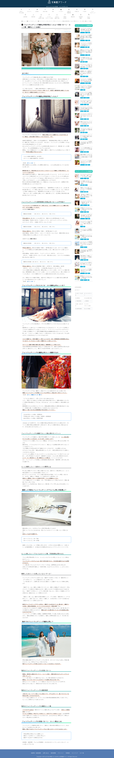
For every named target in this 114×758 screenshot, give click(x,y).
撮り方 (84, 76)
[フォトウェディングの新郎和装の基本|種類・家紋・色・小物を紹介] (77, 143)
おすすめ (82, 104)
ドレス (62, 31)
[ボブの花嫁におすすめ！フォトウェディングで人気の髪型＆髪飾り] (77, 59)
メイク (85, 104)
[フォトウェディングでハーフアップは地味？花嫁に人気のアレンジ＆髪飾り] (77, 137)
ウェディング (83, 32)
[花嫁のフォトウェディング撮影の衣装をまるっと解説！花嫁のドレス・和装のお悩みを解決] (77, 51)
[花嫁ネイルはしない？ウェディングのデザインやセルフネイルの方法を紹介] (77, 123)
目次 (46, 68)
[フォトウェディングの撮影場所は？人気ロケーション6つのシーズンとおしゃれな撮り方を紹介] (77, 243)
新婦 (89, 40)
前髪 (81, 61)
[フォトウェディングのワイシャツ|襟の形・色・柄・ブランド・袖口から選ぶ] (77, 203)
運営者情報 (53, 753)
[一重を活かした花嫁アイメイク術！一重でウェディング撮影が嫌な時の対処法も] (77, 196)
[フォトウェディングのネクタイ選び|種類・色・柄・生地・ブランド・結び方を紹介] (77, 30)
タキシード (85, 205)
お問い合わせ (46, 753)
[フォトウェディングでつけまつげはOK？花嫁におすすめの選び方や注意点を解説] (77, 109)
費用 (70, 31)
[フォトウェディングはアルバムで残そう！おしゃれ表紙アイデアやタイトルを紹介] (77, 87)
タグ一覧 (82, 753)
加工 (81, 76)
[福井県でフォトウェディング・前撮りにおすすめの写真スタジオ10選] (77, 277)
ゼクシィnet (30, 163)
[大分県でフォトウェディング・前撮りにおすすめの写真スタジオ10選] (77, 209)
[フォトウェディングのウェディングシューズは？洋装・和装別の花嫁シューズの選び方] (77, 66)
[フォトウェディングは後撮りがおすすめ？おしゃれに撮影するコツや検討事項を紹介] (77, 81)
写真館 (85, 239)
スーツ (86, 32)
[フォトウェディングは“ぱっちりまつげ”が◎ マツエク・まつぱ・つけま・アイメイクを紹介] (77, 115)
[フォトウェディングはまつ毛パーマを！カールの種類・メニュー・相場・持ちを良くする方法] (77, 223)
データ (82, 89)
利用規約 (68, 753)
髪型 (83, 61)
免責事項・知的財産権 (36, 753)
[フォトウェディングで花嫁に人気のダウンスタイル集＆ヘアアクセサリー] (77, 162)
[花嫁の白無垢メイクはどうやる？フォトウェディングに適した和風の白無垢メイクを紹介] (77, 156)
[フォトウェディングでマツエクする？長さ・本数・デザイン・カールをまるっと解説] (77, 102)
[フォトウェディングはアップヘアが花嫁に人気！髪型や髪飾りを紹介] (77, 130)
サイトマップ (75, 753)
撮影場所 (66, 31)
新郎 (89, 32)
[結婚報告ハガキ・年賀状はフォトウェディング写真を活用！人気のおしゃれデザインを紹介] (77, 73)
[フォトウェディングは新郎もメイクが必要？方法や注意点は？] (77, 231)
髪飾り (86, 61)
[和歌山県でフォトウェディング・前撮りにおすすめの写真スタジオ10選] (77, 237)
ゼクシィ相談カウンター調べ (34, 394)
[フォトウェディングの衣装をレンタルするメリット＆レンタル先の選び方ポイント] (77, 45)
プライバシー (61, 753)
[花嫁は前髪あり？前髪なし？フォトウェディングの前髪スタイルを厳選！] (77, 257)
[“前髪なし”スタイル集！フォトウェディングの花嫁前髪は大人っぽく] (77, 189)
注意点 (87, 68)
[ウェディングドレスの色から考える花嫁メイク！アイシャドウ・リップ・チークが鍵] (77, 264)
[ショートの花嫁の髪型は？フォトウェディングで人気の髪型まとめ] (77, 149)
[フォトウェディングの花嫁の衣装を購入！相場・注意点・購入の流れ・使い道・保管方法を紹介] (77, 37)
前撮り (82, 97)
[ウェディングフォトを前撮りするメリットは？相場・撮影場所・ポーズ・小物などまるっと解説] (77, 94)
